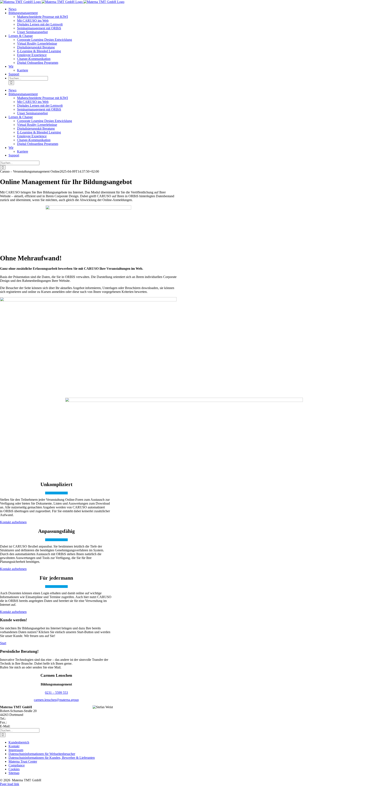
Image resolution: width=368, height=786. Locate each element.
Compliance (17, 765)
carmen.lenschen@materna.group (56, 700)
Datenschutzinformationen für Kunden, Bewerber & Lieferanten (52, 757)
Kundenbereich (19, 742)
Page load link (9, 784)
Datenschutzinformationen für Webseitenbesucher (42, 754)
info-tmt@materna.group (27, 726)
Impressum (16, 750)
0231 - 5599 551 (19, 722)
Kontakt (14, 746)
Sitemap (14, 773)
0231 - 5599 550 (18, 718)
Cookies (14, 769)
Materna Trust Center (23, 761)
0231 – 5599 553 (56, 692)
